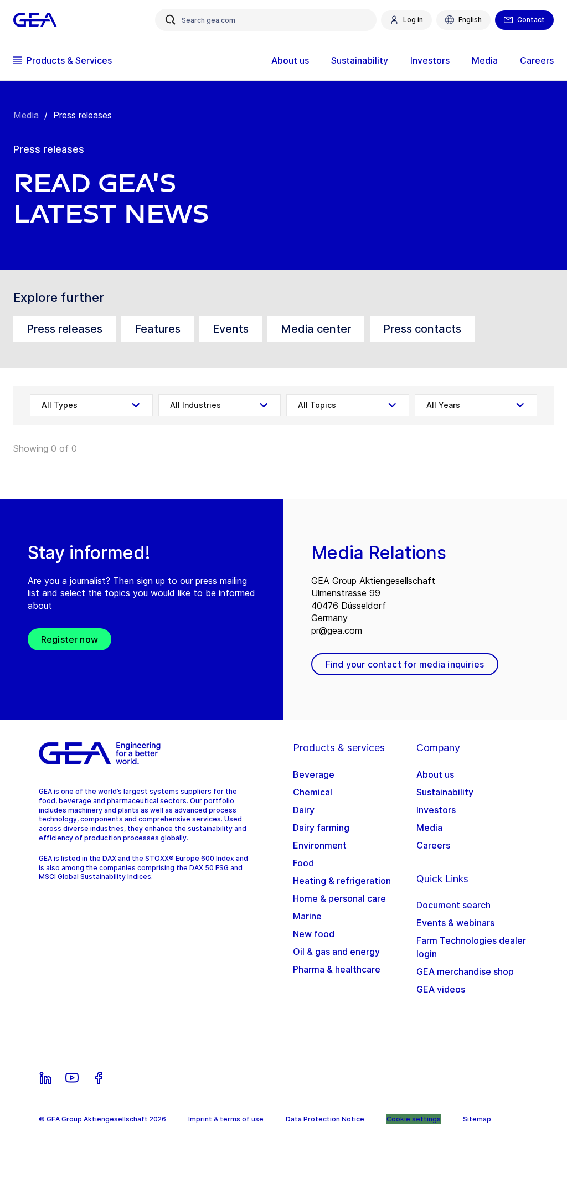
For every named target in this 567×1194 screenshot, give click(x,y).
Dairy (304, 809)
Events (231, 328)
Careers (433, 845)
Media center (316, 328)
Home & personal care (339, 898)
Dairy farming (321, 827)
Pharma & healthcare (336, 969)
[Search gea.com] (170, 20)
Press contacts (422, 328)
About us (435, 774)
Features (158, 328)
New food (313, 933)
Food (303, 863)
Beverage (313, 774)
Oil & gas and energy (336, 951)
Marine (307, 916)
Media (26, 115)
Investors (436, 809)
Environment (320, 845)
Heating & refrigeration (342, 880)
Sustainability (444, 792)
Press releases (64, 328)
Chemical (312, 792)
